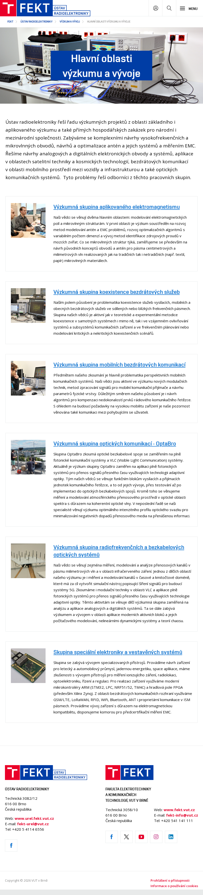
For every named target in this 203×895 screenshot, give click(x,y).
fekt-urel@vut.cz (33, 823)
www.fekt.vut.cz (179, 809)
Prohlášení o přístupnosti (170, 880)
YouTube (141, 837)
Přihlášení (155, 8)
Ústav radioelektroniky (36, 21)
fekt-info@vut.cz (182, 815)
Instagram (156, 837)
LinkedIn (171, 837)
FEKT (10, 21)
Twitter (126, 837)
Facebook (11, 845)
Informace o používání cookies (174, 886)
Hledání (169, 8)
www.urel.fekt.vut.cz (34, 818)
